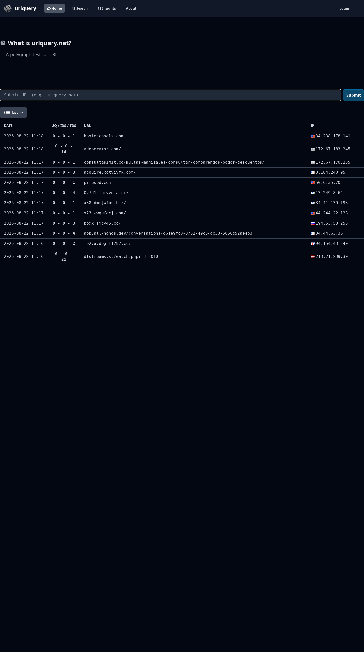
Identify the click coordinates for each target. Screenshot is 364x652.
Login (344, 8)
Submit (353, 95)
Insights (109, 8)
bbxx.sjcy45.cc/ (102, 223)
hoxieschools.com (104, 136)
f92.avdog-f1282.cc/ (107, 243)
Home (57, 8)
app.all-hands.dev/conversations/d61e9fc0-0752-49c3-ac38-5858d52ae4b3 (168, 233)
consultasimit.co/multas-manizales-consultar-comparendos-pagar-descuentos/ (174, 162)
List (15, 112)
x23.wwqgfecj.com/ (105, 213)
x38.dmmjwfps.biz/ (105, 202)
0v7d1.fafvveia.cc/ (106, 192)
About (131, 8)
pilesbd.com (97, 182)
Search (82, 8)
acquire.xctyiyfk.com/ (110, 172)
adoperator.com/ (102, 149)
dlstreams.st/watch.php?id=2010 (121, 256)
